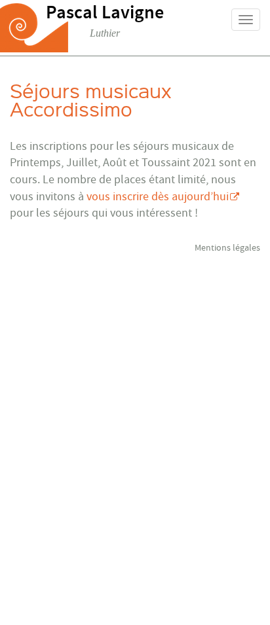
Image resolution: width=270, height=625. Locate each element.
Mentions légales (227, 248)
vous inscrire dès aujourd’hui (158, 196)
